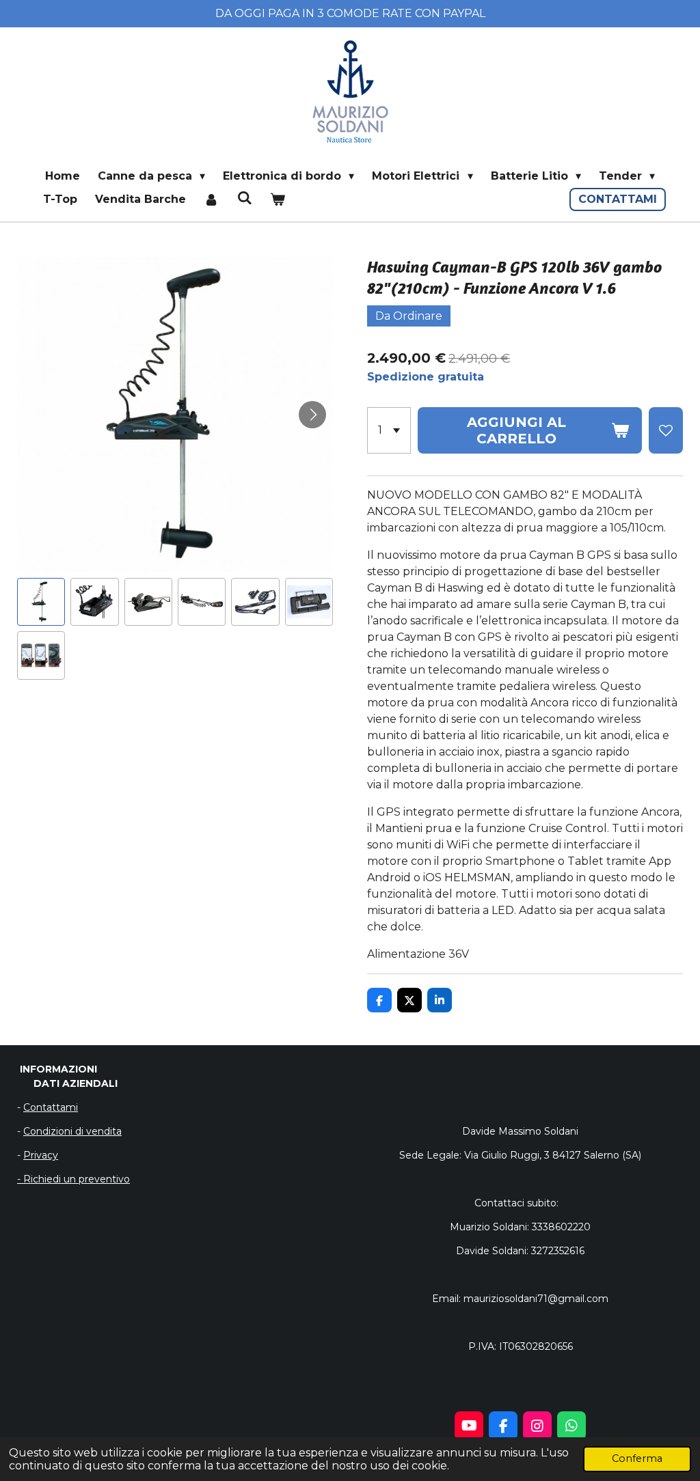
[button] (41, 602)
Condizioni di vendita (72, 1131)
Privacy (40, 1155)
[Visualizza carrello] (277, 199)
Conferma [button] (637, 1458)
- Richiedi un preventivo (73, 1179)
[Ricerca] (244, 198)
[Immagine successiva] (312, 414)
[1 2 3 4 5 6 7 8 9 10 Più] (389, 430)
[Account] (211, 199)
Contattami (50, 1107)
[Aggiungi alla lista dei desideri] (666, 430)
